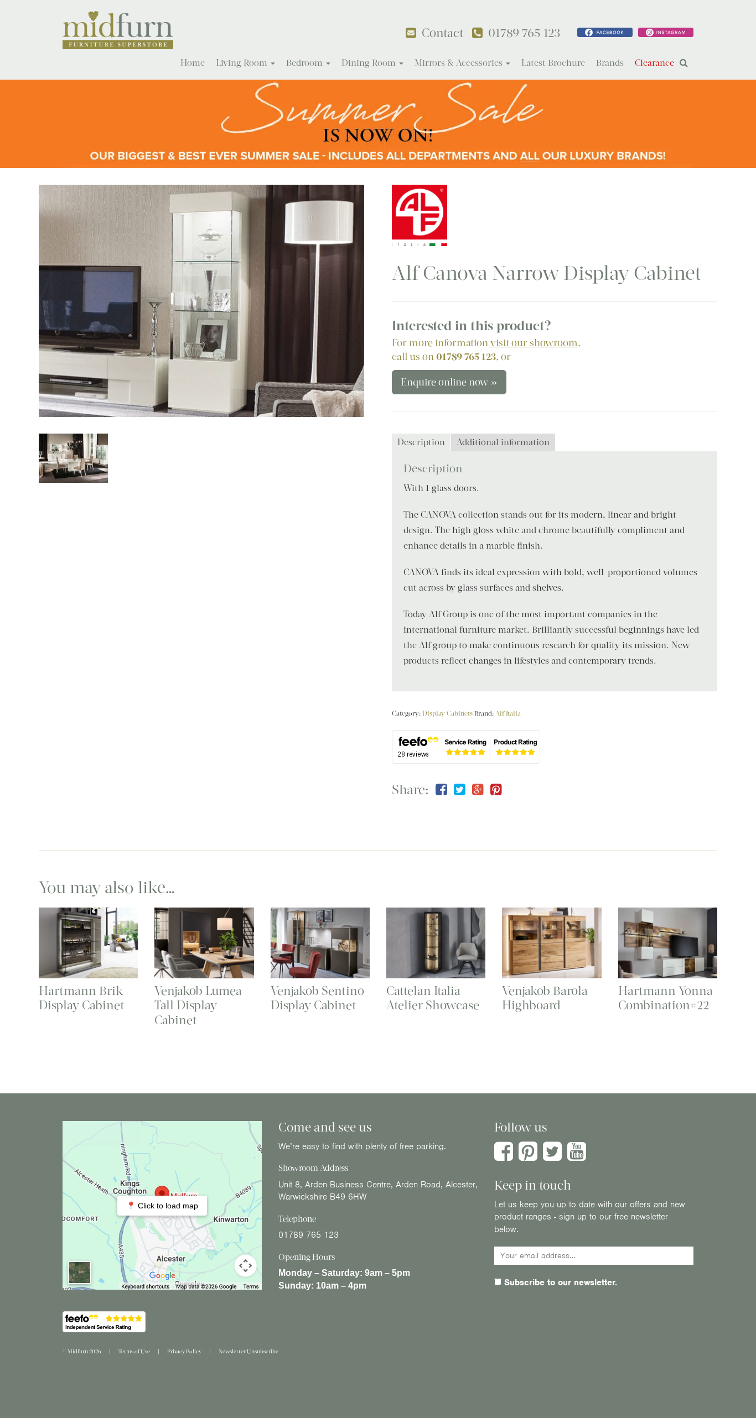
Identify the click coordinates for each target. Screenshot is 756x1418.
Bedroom (305, 63)
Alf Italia (508, 713)
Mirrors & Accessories (460, 63)
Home (192, 63)
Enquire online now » (449, 382)
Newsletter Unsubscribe (248, 1351)
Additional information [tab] (503, 442)
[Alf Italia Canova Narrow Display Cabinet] (201, 301)
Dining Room (369, 63)
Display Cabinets (447, 713)
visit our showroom (534, 343)
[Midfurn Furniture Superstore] (118, 30)
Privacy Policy (184, 1351)
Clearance (654, 63)
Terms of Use (134, 1351)
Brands (610, 63)
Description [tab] (421, 442)
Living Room (243, 63)
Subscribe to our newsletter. (559, 1282)
